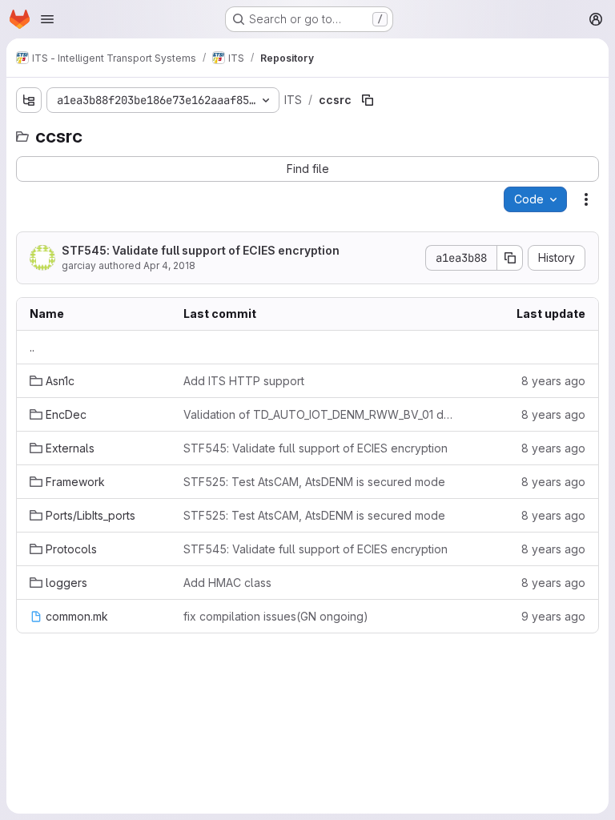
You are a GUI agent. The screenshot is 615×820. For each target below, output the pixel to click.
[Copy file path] (367, 100)
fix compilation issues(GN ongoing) (275, 616)
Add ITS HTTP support (243, 381)
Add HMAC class (227, 582)
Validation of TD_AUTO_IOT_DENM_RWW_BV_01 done (320, 414)
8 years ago (553, 381)
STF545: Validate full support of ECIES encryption (201, 250)
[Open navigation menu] (47, 19)
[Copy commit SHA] (510, 258)
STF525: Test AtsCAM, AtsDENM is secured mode (314, 481)
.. (32, 347)
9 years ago (553, 616)
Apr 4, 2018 (169, 265)
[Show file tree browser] (29, 100)
